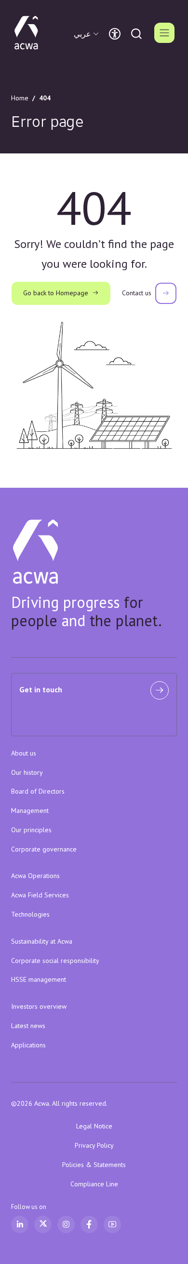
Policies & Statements (94, 1164)
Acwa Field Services (40, 895)
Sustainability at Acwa (41, 941)
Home (19, 98)
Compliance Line (94, 1184)
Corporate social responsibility (55, 960)
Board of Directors (38, 791)
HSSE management (38, 979)
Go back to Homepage (55, 293)
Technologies (30, 914)
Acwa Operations (35, 875)
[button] (87, 33)
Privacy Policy (94, 1145)
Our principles (31, 829)
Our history (27, 772)
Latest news (28, 1025)
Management (30, 810)
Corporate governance (44, 849)
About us (23, 753)
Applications (28, 1045)
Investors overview (39, 1006)
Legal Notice (94, 1126)
